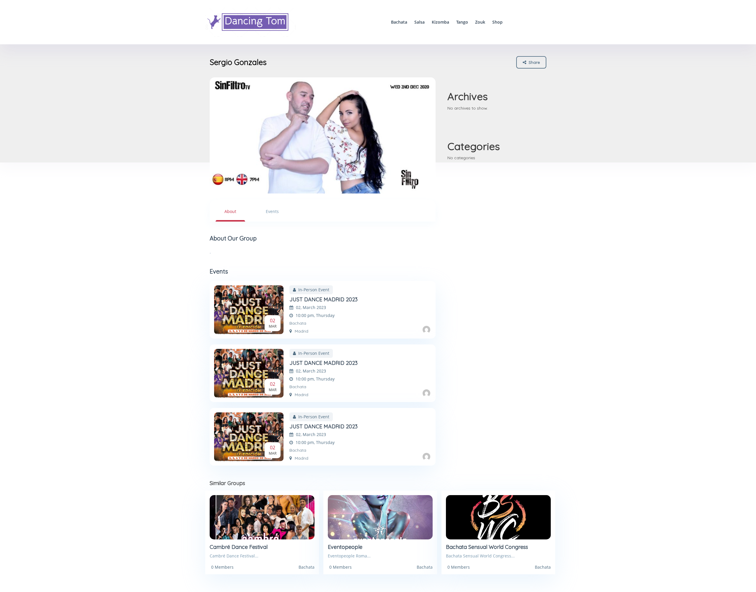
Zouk (480, 22)
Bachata (399, 22)
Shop (497, 22)
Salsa (419, 22)
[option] (323, 135)
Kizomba (440, 22)
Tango (462, 22)
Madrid (301, 331)
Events (272, 211)
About (230, 211)
